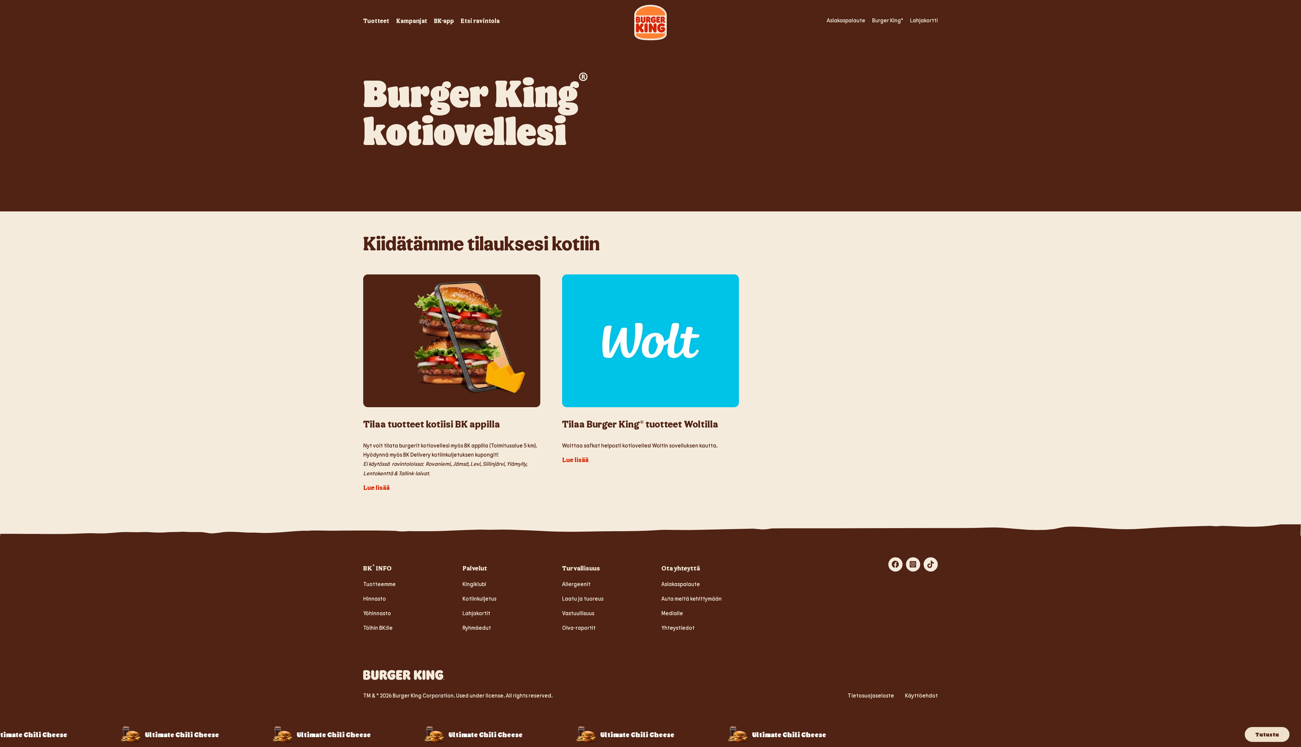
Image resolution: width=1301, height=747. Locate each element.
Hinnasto (374, 598)
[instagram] (913, 564)
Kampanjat (411, 20)
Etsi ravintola (480, 20)
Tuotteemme (379, 584)
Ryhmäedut (476, 627)
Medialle (672, 613)
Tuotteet (376, 20)
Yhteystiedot (678, 627)
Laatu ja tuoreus (582, 598)
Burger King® (887, 20)
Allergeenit (576, 584)
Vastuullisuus (578, 613)
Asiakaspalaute (846, 20)
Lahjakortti (924, 20)
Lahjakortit (476, 613)
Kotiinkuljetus (479, 598)
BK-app (444, 20)
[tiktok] (931, 564)
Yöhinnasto (377, 613)
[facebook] (895, 564)
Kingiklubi (474, 584)
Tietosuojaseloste (871, 695)
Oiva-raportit (579, 627)
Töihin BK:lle (378, 627)
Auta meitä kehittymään (691, 598)
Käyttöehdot (921, 695)
